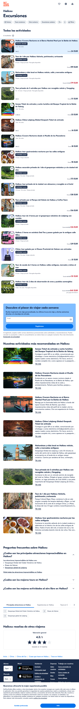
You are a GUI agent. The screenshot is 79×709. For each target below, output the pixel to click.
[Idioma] (65, 4)
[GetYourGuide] (6, 4)
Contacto (38, 667)
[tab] (18, 605)
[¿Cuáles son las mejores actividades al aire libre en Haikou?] (73, 588)
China (12, 656)
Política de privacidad (41, 673)
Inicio (5, 656)
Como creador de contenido (63, 674)
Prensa (52, 679)
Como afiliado (62, 678)
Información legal (40, 670)
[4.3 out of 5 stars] (39, 642)
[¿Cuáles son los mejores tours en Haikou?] (73, 580)
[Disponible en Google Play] (25, 668)
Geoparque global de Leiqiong (16, 568)
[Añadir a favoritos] (12, 42)
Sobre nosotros (53, 668)
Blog (51, 676)
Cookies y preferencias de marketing (39, 679)
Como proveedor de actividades (64, 668)
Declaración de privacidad (11, 337)
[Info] (13, 36)
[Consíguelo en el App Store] (25, 676)
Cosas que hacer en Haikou (39, 656)
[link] (39, 46)
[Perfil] (72, 4)
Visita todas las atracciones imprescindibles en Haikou (22, 572)
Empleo (52, 672)
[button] (39, 46)
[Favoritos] (59, 4)
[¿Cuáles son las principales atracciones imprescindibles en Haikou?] (73, 555)
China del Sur (21, 656)
